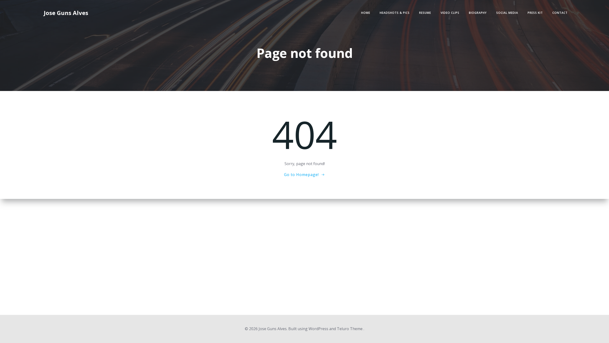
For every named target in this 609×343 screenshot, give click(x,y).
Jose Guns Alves (66, 13)
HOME (365, 13)
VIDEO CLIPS (450, 13)
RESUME (425, 13)
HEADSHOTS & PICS (395, 13)
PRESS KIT (535, 13)
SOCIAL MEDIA (507, 13)
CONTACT (560, 13)
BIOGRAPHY (478, 13)
